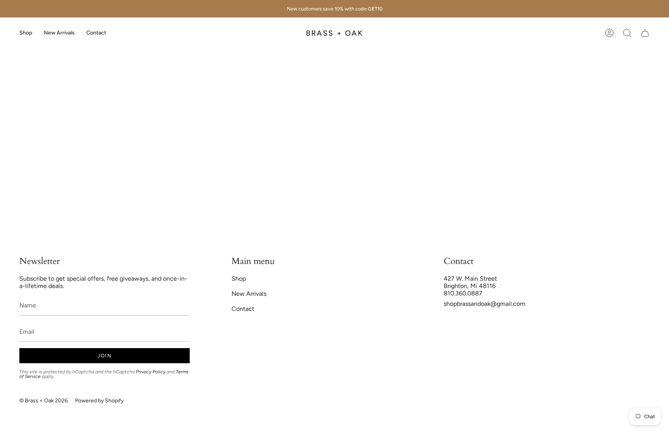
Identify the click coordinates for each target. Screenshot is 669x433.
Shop (239, 278)
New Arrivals (249, 293)
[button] (26, 32)
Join (105, 356)
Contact (243, 308)
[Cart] (645, 32)
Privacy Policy (150, 371)
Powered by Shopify (99, 400)
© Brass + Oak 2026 (43, 400)
